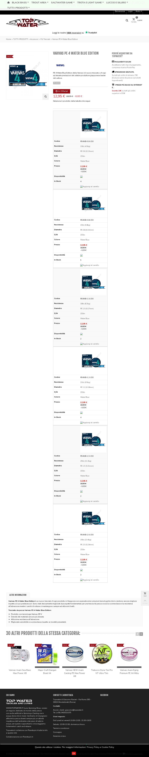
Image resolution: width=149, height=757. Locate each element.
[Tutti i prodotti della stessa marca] (60, 64)
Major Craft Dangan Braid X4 (47, 672)
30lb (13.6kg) (85, 540)
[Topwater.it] (27, 22)
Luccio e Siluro (116, 2)
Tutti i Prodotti (17, 7)
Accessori (34, 39)
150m (82, 156)
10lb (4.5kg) (85, 146)
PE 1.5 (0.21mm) (87, 466)
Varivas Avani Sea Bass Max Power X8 (20, 672)
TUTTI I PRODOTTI (20, 39)
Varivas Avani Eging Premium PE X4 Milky (129, 672)
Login (130, 11)
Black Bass (19, 2)
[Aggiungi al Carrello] (93, 186)
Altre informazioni (17, 595)
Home (8, 39)
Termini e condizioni (61, 728)
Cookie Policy (108, 747)
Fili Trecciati (45, 39)
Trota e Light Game (89, 2)
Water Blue (84, 161)
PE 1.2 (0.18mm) (87, 387)
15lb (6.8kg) (85, 225)
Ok (73, 753)
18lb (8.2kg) (85, 304)
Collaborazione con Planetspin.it (19, 737)
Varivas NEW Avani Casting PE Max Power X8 (74, 673)
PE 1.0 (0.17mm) (87, 308)
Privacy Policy (93, 747)
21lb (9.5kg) (85, 382)
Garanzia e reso (59, 736)
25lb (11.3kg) (85, 461)
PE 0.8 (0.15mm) (87, 230)
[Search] (127, 20)
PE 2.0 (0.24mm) (87, 544)
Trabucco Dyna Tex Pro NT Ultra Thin (102, 672)
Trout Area (38, 2)
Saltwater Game (62, 2)
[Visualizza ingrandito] (45, 97)
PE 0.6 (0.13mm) (87, 151)
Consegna (57, 732)
